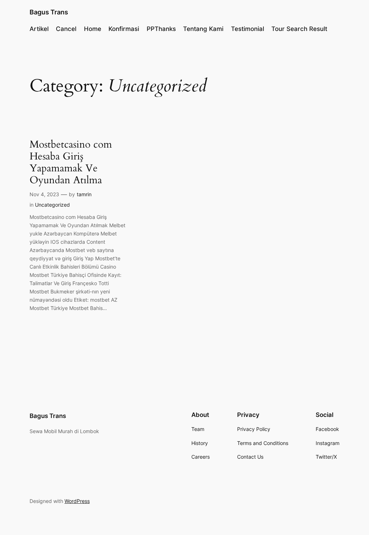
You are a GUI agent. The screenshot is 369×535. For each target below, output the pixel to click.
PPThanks (161, 28)
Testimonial (247, 28)
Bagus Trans (49, 12)
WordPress (77, 501)
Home (92, 28)
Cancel (66, 28)
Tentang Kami (203, 28)
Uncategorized (52, 205)
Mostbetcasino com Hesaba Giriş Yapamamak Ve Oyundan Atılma (71, 162)
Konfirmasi (123, 28)
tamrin (84, 194)
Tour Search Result (299, 28)
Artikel (39, 28)
